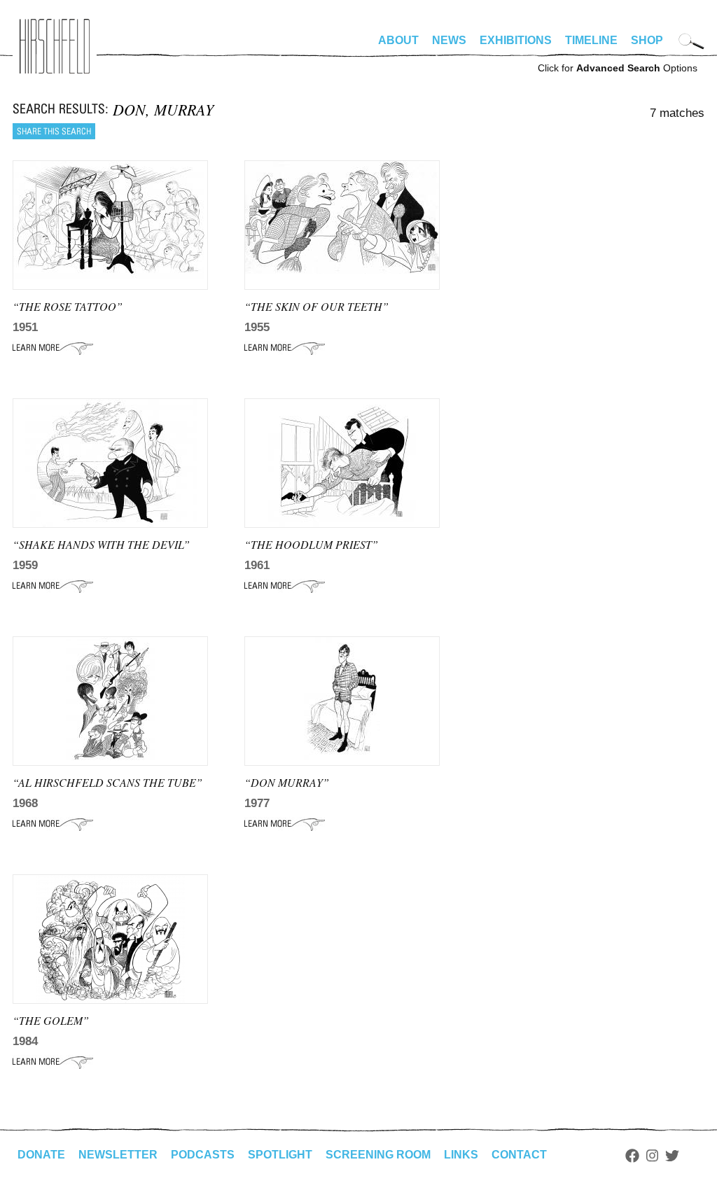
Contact (519, 1155)
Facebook (632, 1156)
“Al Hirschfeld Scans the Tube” (107, 782)
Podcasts (203, 1155)
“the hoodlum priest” (311, 544)
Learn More (53, 348)
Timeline (591, 40)
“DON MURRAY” (286, 782)
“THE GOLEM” (51, 1020)
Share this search (54, 131)
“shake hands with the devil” (101, 544)
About (398, 40)
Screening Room (378, 1155)
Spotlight (280, 1155)
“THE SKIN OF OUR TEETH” (316, 306)
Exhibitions (516, 40)
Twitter (672, 1156)
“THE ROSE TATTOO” (68, 306)
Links (461, 1155)
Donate (41, 1155)
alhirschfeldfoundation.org (55, 46)
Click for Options (617, 68)
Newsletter (118, 1155)
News (449, 40)
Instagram (652, 1156)
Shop (647, 40)
